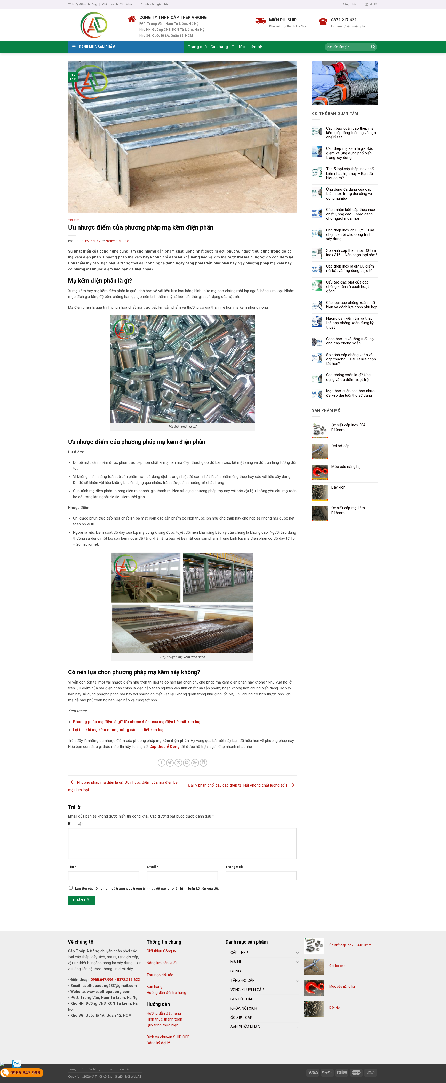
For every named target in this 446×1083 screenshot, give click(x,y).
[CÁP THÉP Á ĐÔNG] (94, 25)
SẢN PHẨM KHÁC (245, 1027)
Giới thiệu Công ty (161, 951)
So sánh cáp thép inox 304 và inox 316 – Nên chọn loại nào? (351, 252)
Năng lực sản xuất (162, 963)
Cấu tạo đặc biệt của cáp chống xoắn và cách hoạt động (347, 287)
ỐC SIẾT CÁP (241, 1018)
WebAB (136, 1076)
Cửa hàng (219, 47)
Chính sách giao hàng (156, 4)
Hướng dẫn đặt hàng (164, 1013)
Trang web (234, 867)
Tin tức (238, 47)
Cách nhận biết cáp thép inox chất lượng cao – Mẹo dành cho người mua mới (350, 214)
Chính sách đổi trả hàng (119, 4)
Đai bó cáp (337, 966)
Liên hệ (255, 47)
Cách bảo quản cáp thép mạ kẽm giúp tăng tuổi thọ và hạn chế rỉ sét (351, 133)
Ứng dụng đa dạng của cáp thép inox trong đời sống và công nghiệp (349, 194)
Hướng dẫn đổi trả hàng (166, 993)
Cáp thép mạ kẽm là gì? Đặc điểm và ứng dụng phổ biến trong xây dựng (349, 153)
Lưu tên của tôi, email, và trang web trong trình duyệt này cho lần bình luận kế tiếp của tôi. (147, 888)
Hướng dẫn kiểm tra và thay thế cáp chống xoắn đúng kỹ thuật (350, 323)
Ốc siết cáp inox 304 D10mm (350, 945)
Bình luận (75, 824)
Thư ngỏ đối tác (160, 975)
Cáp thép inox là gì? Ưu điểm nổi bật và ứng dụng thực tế (350, 268)
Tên (72, 867)
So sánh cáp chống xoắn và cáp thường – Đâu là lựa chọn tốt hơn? (351, 359)
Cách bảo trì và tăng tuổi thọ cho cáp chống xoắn (350, 341)
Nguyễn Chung (117, 241)
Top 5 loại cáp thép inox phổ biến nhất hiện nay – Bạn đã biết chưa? (350, 173)
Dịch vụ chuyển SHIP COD (168, 1037)
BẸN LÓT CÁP (241, 999)
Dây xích (335, 1007)
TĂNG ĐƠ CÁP (242, 980)
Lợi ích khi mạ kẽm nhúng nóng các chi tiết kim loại (118, 730)
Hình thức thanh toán (164, 1019)
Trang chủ (197, 47)
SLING (235, 971)
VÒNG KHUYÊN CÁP (247, 990)
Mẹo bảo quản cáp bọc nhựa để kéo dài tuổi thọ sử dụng (350, 393)
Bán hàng (154, 987)
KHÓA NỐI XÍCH (243, 1008)
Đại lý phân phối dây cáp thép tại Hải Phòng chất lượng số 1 (238, 785)
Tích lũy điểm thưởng (82, 4)
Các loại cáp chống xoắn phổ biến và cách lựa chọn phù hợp (351, 305)
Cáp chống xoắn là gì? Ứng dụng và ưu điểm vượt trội (348, 377)
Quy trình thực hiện (162, 1025)
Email (152, 867)
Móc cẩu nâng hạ (342, 986)
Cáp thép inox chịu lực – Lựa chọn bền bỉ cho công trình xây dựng (350, 234)
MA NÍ (235, 962)
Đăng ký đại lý (158, 1043)
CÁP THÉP (239, 953)
